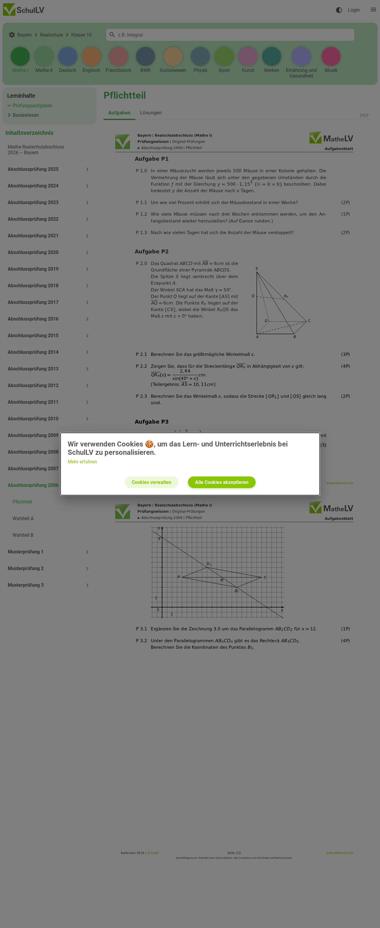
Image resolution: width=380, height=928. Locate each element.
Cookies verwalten (151, 482)
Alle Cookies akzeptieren (221, 482)
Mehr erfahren (82, 462)
